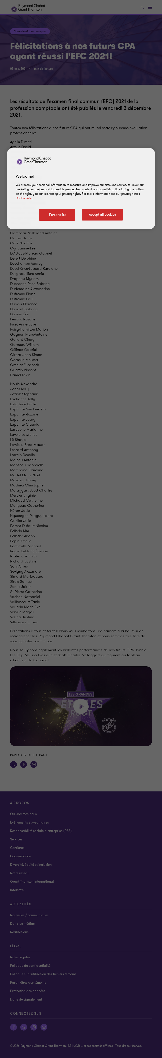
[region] (81, 188)
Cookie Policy (24, 198)
